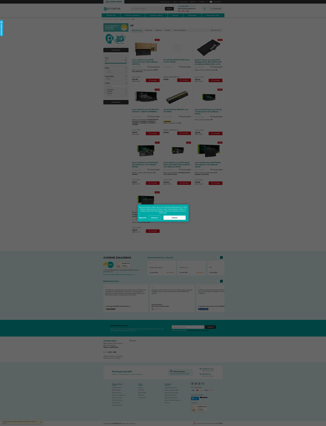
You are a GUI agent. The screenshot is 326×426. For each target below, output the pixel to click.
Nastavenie (142, 217)
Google (160, 211)
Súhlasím (174, 218)
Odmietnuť (154, 218)
